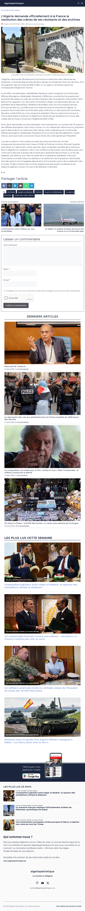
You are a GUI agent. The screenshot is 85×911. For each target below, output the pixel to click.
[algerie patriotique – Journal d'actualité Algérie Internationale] (14, 3)
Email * (6, 280)
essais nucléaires (25, 192)
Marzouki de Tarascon (15, 366)
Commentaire (10, 245)
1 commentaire (21, 475)
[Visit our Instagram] (42, 883)
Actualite (15, 10)
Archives (11, 192)
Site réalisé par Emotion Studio (69, 906)
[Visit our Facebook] (37, 883)
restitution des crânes (24, 195)
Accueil (5, 10)
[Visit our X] (48, 883)
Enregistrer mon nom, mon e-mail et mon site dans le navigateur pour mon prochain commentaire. (43, 291)
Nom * (6, 269)
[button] (78, 3)
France (38, 192)
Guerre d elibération (54, 192)
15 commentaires (22, 526)
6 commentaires (22, 422)
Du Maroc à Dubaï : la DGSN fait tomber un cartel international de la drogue (41, 523)
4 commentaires (22, 369)
